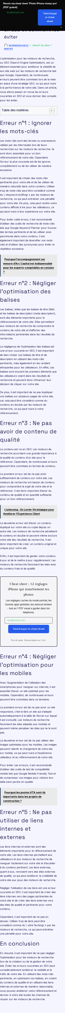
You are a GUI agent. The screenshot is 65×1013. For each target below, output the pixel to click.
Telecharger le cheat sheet (29, 628)
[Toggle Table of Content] (50, 110)
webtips (8, 49)
